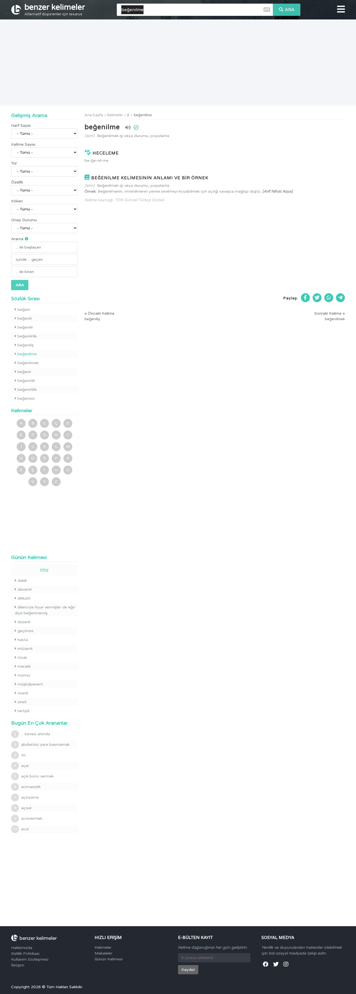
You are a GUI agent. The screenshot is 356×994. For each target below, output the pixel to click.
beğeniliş (26, 345)
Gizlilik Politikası (25, 953)
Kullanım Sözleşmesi (29, 959)
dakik (22, 580)
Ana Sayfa (94, 115)
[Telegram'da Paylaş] (340, 297)
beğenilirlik (27, 336)
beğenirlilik (27, 389)
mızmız (24, 675)
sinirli (22, 702)
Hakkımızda (21, 947)
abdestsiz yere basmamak (42, 744)
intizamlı (25, 648)
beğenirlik (26, 380)
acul (21, 829)
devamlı (25, 589)
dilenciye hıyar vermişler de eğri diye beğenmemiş (45, 610)
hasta (23, 639)
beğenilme (143, 115)
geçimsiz (26, 630)
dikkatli (24, 598)
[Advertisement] (178, 62)
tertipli (23, 711)
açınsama (26, 797)
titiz (44, 570)
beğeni (24, 309)
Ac (20, 755)
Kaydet (188, 969)
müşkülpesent (30, 684)
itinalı (22, 657)
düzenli (24, 622)
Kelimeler (115, 115)
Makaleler (103, 953)
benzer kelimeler (54, 9)
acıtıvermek (28, 818)
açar (21, 765)
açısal (22, 808)
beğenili (25, 318)
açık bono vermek (34, 776)
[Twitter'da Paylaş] (317, 297)
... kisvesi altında (32, 734)
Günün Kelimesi (109, 959)
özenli (23, 693)
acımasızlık (27, 786)
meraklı (24, 666)
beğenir (24, 371)
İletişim (17, 965)
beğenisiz (26, 398)
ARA (290, 10)
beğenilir (25, 327)
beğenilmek (28, 363)
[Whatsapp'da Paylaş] (328, 297)
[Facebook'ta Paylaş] (305, 297)
